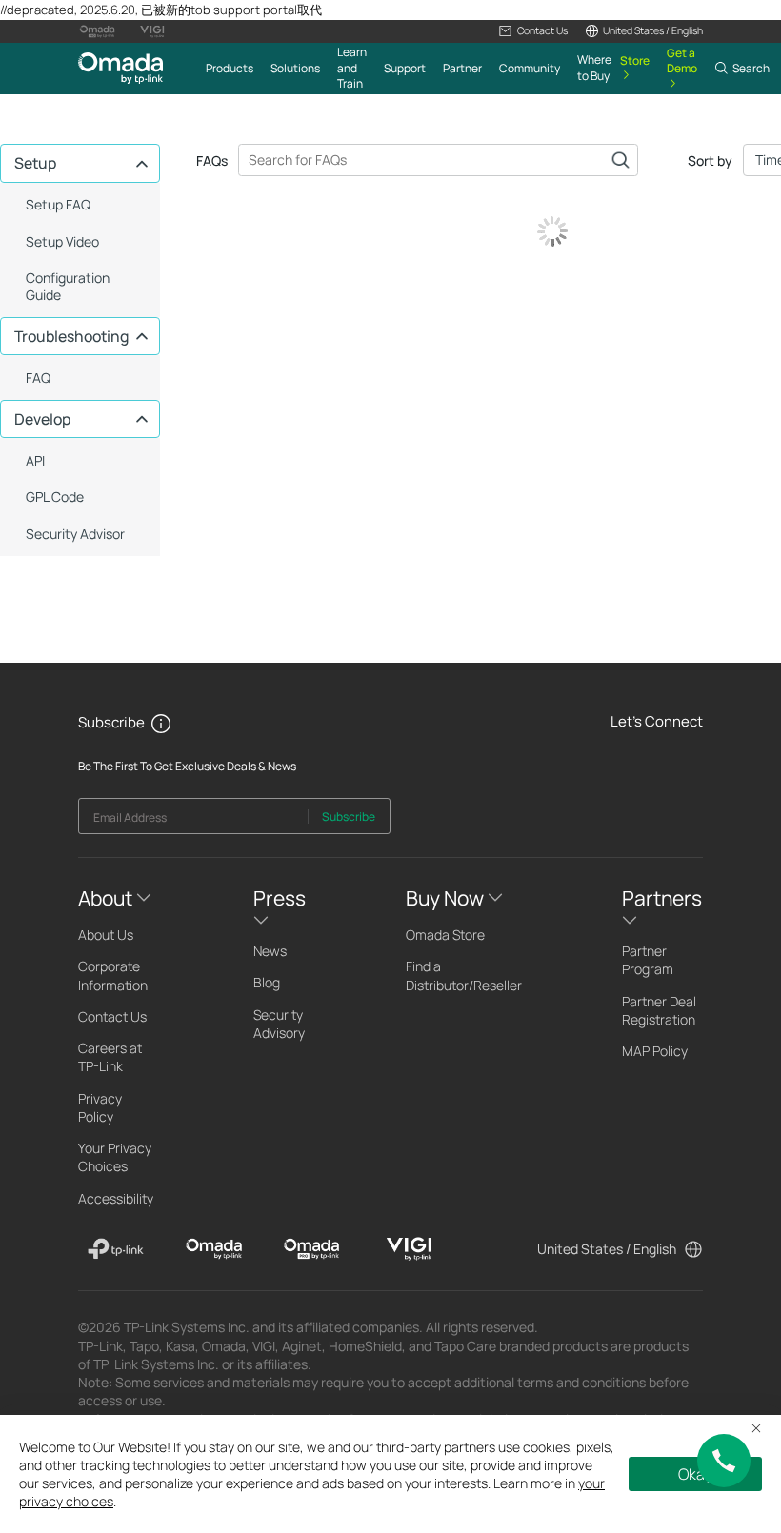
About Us (105, 935)
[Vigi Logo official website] (152, 31)
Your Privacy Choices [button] (114, 1157)
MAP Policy (655, 1051)
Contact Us (112, 1016)
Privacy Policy (100, 1107)
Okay (695, 1473)
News (270, 951)
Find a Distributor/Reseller (464, 975)
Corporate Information (113, 975)
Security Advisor (75, 534)
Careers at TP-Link (110, 1057)
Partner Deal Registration (659, 1010)
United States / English (606, 1249)
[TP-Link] (115, 1249)
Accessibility (115, 1198)
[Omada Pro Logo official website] (97, 31)
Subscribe (348, 816)
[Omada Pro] (312, 1249)
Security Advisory (279, 1023)
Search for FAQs (620, 159)
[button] (533, 31)
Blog (266, 982)
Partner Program (647, 960)
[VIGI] (409, 1249)
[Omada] (213, 1249)
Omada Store (445, 935)
